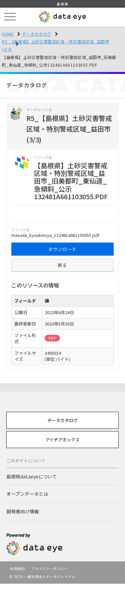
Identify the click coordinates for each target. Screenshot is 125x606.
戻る (62, 265)
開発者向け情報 (22, 511)
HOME (8, 34)
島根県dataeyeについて (31, 476)
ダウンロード (62, 249)
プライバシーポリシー (49, 568)
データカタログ (36, 34)
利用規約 (17, 568)
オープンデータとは (27, 493)
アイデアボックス (62, 439)
